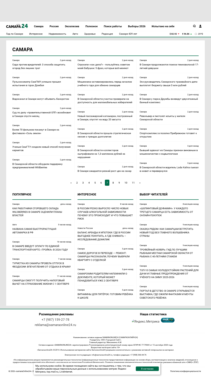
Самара (15, 60)
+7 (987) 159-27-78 (55, 319)
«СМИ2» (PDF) (192, 362)
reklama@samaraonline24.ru (55, 325)
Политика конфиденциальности (185, 371)
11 (133, 182)
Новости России (85, 228)
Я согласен (147, 368)
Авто (14, 224)
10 (125, 182)
